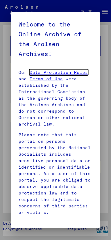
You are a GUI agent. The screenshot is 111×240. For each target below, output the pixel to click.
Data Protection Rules (59, 72)
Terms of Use (46, 79)
